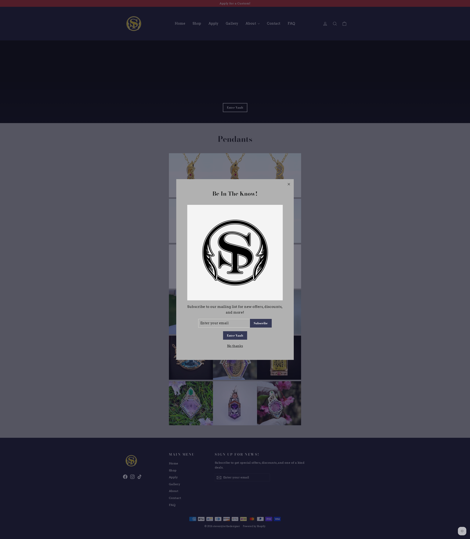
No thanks (235, 346)
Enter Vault (235, 335)
